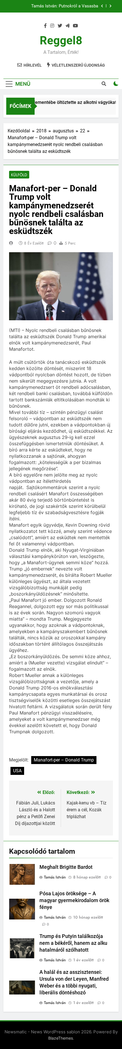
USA (17, 770)
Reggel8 (61, 40)
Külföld (19, 175)
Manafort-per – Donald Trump (64, 760)
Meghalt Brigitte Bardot (65, 867)
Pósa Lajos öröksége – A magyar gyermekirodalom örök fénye (74, 900)
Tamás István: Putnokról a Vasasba (64, 6)
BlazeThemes (60, 1038)
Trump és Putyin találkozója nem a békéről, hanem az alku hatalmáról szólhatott (73, 943)
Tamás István (55, 877)
